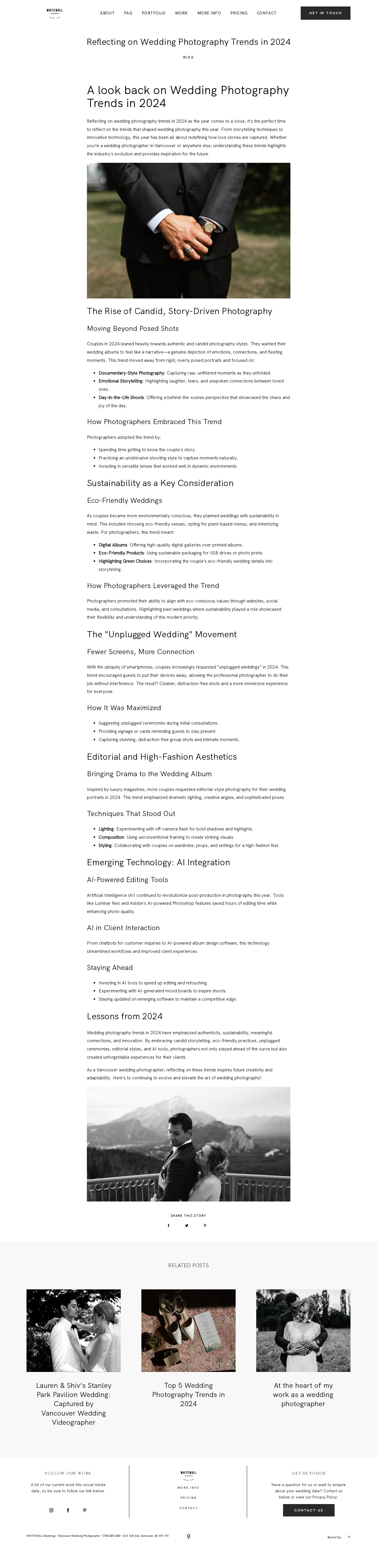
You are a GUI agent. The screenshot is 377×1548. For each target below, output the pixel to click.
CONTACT (267, 13)
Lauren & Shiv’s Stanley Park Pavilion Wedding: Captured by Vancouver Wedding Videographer (73, 1404)
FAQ (128, 13)
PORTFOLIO (154, 13)
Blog (188, 57)
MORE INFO (209, 13)
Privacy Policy (324, 1497)
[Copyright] (188, 1536)
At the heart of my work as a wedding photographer (303, 1394)
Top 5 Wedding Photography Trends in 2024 (188, 1394)
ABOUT (107, 13)
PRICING (239, 13)
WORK (181, 13)
